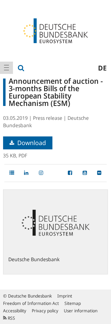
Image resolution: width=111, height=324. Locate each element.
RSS (10, 318)
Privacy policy (45, 311)
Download (31, 143)
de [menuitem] (102, 67)
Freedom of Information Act (31, 303)
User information (80, 311)
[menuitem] (6, 68)
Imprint (64, 296)
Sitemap (72, 303)
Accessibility (14, 311)
